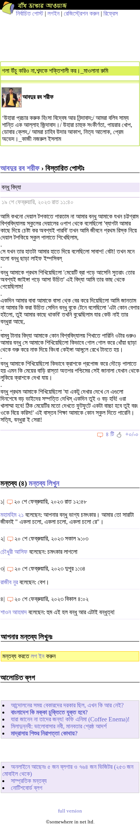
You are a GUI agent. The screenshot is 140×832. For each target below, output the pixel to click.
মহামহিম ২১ (12, 514)
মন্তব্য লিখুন (44, 483)
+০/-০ (131, 434)
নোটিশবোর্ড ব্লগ (26, 787)
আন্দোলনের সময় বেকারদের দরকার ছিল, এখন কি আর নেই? (67, 705)
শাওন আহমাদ (13, 612)
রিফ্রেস (110, 13)
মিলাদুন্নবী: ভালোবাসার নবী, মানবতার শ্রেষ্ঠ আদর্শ (59, 726)
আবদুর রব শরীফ (19, 168)
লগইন (53, 13)
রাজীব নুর (9, 582)
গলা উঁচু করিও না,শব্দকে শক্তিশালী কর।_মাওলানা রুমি (55, 70)
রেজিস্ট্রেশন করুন (81, 13)
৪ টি (110, 434)
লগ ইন (37, 656)
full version (70, 811)
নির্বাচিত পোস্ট (29, 13)
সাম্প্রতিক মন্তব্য (29, 780)
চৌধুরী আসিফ (14, 551)
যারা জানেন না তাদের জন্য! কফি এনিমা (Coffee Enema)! (70, 719)
